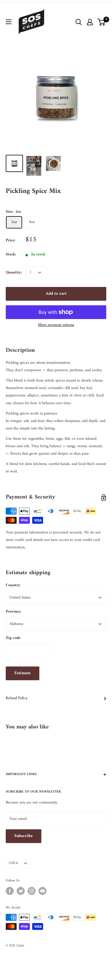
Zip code (13, 638)
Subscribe (23, 836)
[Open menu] (8, 21)
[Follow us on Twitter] (21, 891)
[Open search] (79, 22)
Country (13, 585)
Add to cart (56, 294)
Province (13, 611)
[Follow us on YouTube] (42, 891)
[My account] (90, 22)
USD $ (13, 863)
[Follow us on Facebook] (10, 891)
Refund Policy (17, 698)
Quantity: (14, 272)
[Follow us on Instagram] (32, 891)
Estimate (22, 673)
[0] (101, 22)
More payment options (56, 325)
